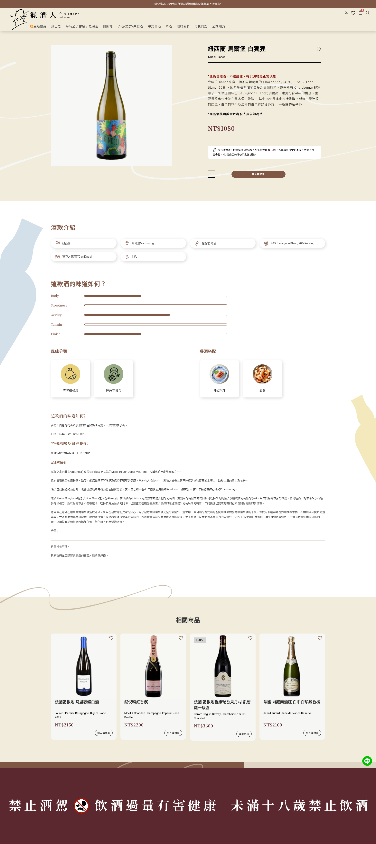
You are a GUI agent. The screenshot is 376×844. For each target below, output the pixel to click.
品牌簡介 (59, 462)
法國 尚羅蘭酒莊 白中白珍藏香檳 (291, 702)
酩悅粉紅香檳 (136, 702)
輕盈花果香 (113, 390)
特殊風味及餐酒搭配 (69, 443)
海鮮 (262, 390)
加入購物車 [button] (103, 732)
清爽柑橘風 (70, 390)
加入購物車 (258, 174)
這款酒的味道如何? (68, 416)
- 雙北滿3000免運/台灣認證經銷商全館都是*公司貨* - (188, 3)
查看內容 (244, 733)
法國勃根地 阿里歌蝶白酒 (77, 702)
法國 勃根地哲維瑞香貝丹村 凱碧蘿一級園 (222, 705)
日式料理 (219, 390)
